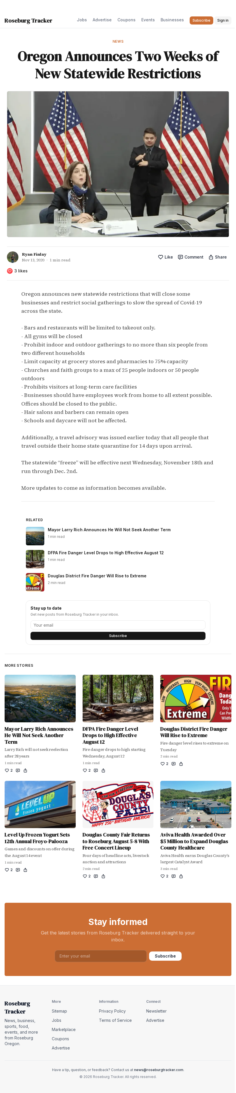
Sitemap (59, 1011)
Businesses (172, 19)
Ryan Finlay (34, 254)
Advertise (102, 19)
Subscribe (118, 636)
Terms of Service (115, 1020)
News (118, 41)
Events (148, 19)
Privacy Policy (112, 1011)
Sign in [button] (223, 20)
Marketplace (64, 1029)
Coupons (126, 19)
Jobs (82, 19)
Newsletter (156, 1011)
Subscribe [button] (201, 20)
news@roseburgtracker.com (158, 1070)
